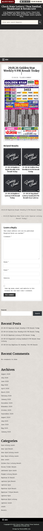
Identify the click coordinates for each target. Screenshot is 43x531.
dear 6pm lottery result (10, 452)
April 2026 (5, 388)
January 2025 (6, 432)
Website (7, 278)
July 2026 (4, 378)
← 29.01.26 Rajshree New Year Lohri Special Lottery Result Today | (21, 217)
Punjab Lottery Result (9, 474)
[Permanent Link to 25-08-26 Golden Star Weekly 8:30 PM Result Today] (30, 157)
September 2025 (7, 414)
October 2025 (6, 410)
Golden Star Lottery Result (11, 463)
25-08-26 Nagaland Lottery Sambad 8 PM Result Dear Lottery (30, 196)
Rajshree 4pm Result (8, 488)
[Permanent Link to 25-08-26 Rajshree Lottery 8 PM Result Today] (12, 183)
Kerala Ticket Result (8, 467)
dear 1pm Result (7, 449)
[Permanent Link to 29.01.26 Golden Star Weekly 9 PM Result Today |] (22, 110)
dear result (5, 460)
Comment (7, 237)
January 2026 (6, 399)
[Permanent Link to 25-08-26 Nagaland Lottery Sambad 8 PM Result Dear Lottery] (30, 183)
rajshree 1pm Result (8, 481)
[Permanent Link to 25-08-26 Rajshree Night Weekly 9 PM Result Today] (12, 157)
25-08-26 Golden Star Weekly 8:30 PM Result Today (30, 169)
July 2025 (4, 421)
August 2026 (5, 374)
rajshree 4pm (6, 485)
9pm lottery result (8, 445)
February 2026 (6, 396)
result (3, 506)
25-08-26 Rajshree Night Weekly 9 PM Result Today (12, 169)
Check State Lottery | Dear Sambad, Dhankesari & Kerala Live (21, 7)
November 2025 (6, 406)
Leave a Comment (26, 77)
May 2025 (4, 428)
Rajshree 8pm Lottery (9, 499)
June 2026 (5, 381)
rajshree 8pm (6, 496)
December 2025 (6, 403)
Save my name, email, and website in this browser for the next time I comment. (20, 289)
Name (6, 262)
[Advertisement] (21, 43)
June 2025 (5, 425)
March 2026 (5, 392)
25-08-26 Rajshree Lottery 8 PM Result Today (12, 196)
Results (4, 510)
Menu (6, 59)
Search (3, 310)
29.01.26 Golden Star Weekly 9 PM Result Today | (21, 70)
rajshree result (6, 503)
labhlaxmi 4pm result (9, 470)
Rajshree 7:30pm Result (9, 492)
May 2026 (4, 385)
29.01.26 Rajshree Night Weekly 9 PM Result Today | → (21, 211)
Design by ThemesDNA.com (21, 529)
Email (6, 270)
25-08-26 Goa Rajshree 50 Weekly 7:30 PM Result (19, 345)
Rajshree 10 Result (8, 478)
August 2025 (5, 417)
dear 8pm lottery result (10, 456)
